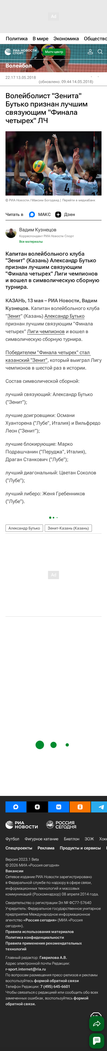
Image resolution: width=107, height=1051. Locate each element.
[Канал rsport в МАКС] (15, 806)
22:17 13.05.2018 (20, 77)
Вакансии (14, 871)
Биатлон (71, 838)
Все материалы (31, 242)
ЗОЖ (89, 838)
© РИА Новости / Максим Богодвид (32, 200)
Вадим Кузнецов (38, 229)
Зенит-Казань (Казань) (68, 528)
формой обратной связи (56, 980)
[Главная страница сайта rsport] (33, 52)
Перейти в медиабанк (78, 200)
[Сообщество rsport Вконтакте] (58, 806)
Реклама (46, 848)
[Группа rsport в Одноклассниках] (80, 806)
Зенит (14, 316)
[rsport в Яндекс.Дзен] (37, 806)
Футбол (12, 838)
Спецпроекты (18, 848)
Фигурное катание (41, 838)
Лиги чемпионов (46, 331)
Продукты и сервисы (80, 848)
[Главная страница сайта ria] (6, 52)
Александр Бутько (64, 316)
